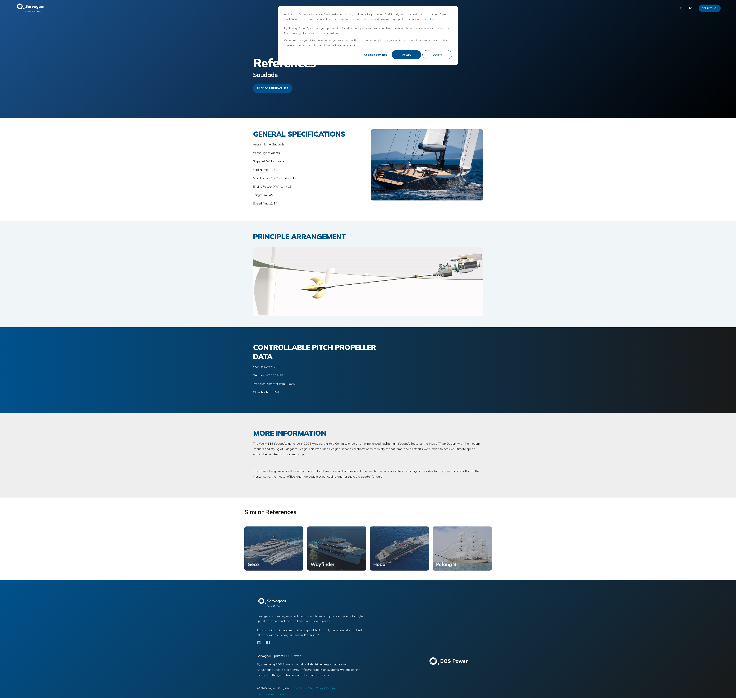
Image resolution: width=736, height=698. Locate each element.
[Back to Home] (32, 8)
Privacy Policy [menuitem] (307, 688)
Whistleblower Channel (271, 694)
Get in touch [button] (710, 8)
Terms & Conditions (327, 688)
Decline (437, 54)
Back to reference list (272, 88)
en (690, 7)
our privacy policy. (423, 19)
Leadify (293, 688)
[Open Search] (681, 7)
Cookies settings (375, 54)
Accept (406, 54)
